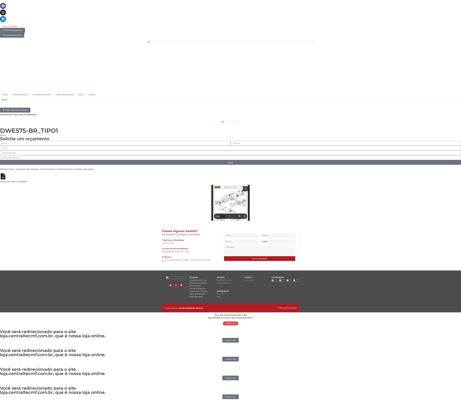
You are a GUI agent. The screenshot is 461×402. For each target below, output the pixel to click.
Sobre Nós (221, 294)
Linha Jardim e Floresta (198, 291)
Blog (81, 94)
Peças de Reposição (65, 94)
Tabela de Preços (20, 94)
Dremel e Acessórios (197, 288)
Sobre (5, 94)
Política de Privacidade (287, 308)
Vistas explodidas (196, 297)
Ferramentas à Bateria (198, 283)
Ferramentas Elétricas (197, 280)
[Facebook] (3, 6)
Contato (91, 94)
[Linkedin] (3, 19)
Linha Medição (195, 286)
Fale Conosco (249, 280)
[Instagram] (3, 12)
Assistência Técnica (42, 94)
